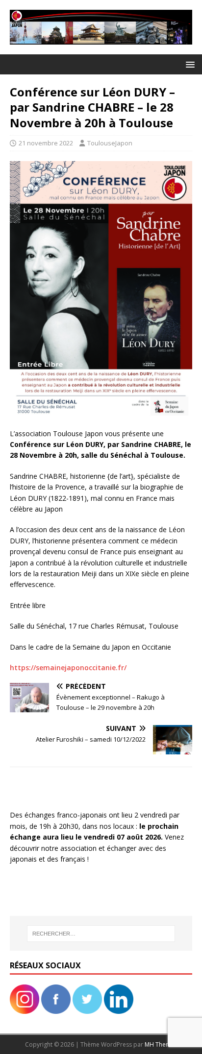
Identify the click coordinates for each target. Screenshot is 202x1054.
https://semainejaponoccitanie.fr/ (68, 667)
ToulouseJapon (109, 143)
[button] (188, 64)
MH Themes (161, 1044)
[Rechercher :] (101, 933)
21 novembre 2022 (46, 143)
